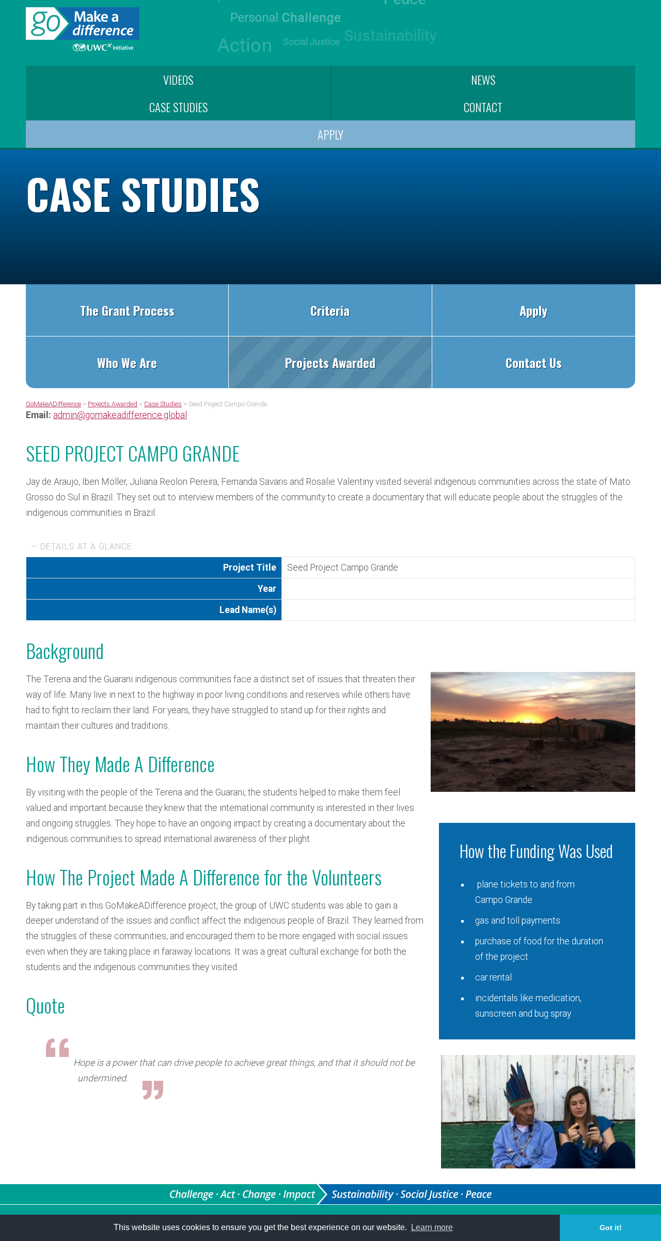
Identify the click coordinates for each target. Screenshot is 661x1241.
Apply (330, 134)
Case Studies (178, 106)
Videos (178, 79)
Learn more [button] (432, 1227)
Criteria (330, 310)
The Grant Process (127, 310)
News (483, 79)
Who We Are (127, 362)
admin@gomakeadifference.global (120, 415)
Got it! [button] (611, 1227)
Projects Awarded (330, 362)
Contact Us (534, 362)
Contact (483, 106)
